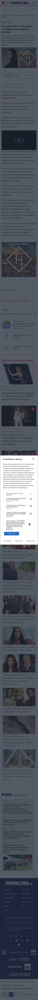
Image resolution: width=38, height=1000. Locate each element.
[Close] (34, 459)
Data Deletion (7, 541)
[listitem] (19, 494)
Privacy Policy (30, 541)
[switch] (30, 499)
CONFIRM (11, 533)
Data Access (19, 541)
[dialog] (19, 500)
